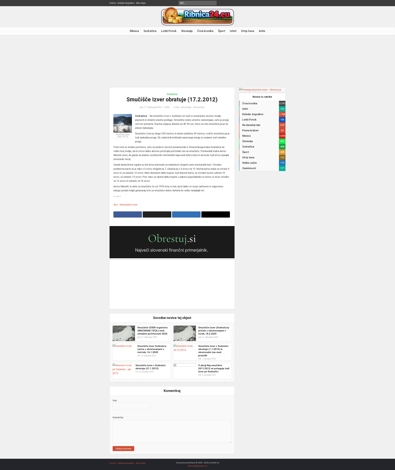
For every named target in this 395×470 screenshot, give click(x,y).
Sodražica (149, 31)
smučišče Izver (129, 204)
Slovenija (187, 31)
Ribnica (134, 31)
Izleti (233, 31)
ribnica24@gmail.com (197, 466)
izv (116, 204)
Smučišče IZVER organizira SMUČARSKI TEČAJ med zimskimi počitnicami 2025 (152, 330)
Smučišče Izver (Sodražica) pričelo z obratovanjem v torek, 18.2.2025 (213, 330)
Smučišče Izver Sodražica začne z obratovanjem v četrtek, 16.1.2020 (151, 349)
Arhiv (262, 31)
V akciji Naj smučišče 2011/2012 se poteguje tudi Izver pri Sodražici (213, 368)
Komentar (118, 417)
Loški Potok (169, 31)
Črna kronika (205, 31)
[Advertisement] (197, 61)
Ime (115, 400)
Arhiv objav (141, 3)
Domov (113, 3)
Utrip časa (247, 31)
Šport (221, 31)
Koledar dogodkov (126, 3)
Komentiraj (198, 107)
